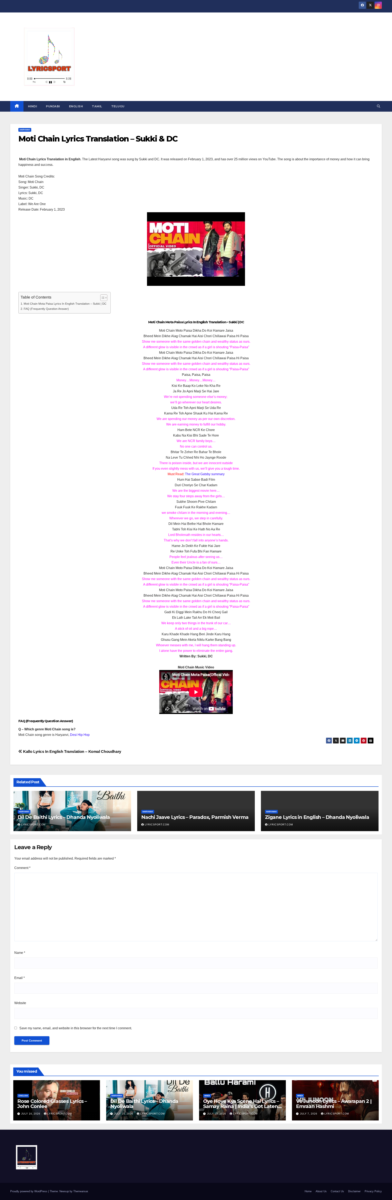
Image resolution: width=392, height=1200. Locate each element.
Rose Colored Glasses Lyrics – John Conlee (52, 1103)
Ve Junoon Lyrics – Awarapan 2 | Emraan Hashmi (334, 1103)
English (76, 106)
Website (20, 1003)
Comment (22, 868)
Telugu (118, 106)
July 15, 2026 (124, 1113)
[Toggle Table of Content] (101, 297)
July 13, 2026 (217, 1113)
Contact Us (337, 1191)
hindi (32, 106)
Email (19, 978)
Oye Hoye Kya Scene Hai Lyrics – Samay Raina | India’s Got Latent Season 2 (241, 1106)
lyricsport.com (33, 824)
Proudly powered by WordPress (29, 1191)
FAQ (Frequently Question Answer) (46, 308)
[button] (378, 106)
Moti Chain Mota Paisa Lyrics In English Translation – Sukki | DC (65, 303)
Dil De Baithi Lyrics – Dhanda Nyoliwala (64, 817)
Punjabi (53, 106)
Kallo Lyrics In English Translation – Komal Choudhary (71, 751)
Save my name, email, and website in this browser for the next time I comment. (75, 1028)
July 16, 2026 (31, 1113)
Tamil (97, 106)
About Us (321, 1191)
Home (308, 1191)
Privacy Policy (373, 1191)
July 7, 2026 (309, 1113)
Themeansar (80, 1191)
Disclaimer (354, 1191)
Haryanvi (25, 130)
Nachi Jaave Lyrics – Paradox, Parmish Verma (194, 817)
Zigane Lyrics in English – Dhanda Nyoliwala (317, 817)
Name (19, 952)
